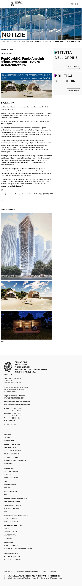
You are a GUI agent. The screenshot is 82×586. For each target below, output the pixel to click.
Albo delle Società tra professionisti (18, 549)
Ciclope (7, 528)
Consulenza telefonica (13, 525)
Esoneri (7, 488)
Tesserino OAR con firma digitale (16, 515)
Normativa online (10, 538)
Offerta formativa (11, 471)
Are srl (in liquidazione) (12, 560)
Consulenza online (11, 518)
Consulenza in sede (11, 522)
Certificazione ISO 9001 (12, 450)
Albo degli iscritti (11, 545)
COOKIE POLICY (31, 576)
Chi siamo (7, 437)
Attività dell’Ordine (11, 457)
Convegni (7, 474)
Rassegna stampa (10, 531)
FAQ (5, 494)
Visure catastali (10, 535)
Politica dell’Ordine (11, 454)
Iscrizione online (10, 447)
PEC (5, 512)
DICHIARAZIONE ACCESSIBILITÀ (49, 576)
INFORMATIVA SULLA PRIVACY (14, 576)
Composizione (9, 441)
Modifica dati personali (12, 505)
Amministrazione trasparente (15, 460)
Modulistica (8, 464)
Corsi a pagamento (11, 478)
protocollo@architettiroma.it (23, 404)
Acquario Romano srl (12, 556)
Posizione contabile (11, 508)
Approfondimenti (10, 484)
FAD (5, 481)
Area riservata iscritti (12, 502)
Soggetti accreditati (12, 444)
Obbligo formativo (11, 491)
